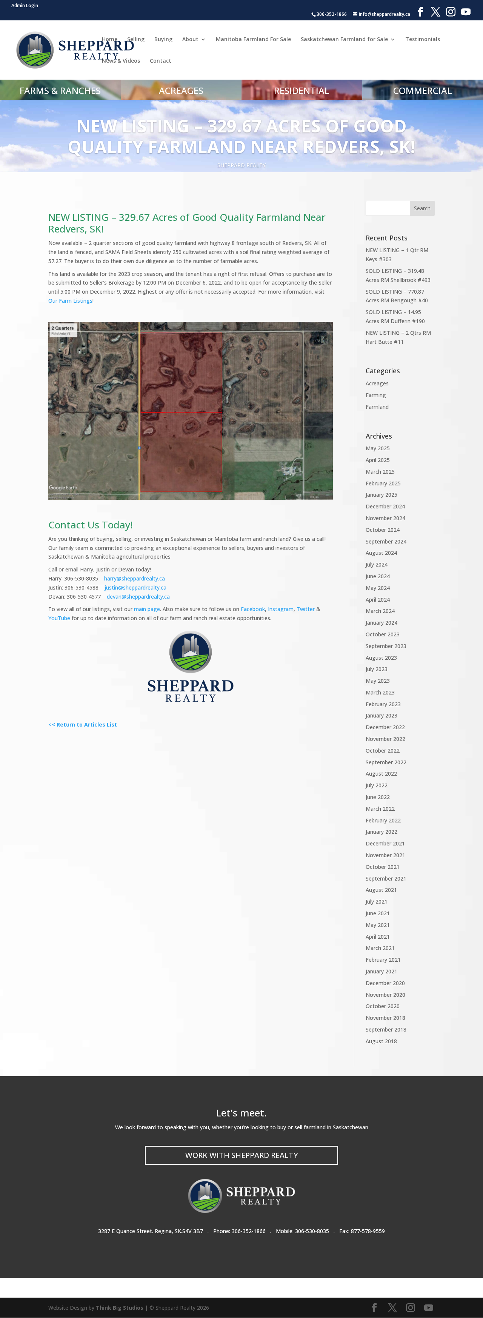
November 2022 (385, 738)
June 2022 (378, 797)
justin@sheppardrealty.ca (135, 587)
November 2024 (385, 518)
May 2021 (378, 924)
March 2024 (380, 610)
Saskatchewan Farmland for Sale (344, 40)
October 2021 (383, 866)
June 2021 (378, 913)
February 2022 (383, 820)
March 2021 (380, 948)
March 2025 (380, 471)
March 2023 (380, 692)
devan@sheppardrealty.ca (138, 596)
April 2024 (378, 599)
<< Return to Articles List (82, 724)
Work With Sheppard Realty (241, 1155)
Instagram (281, 609)
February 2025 (383, 483)
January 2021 (381, 971)
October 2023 (383, 634)
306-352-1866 (249, 1231)
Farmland (377, 406)
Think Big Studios (119, 1307)
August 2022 (381, 773)
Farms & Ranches (60, 90)
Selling (136, 40)
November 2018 (385, 1017)
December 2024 (385, 506)
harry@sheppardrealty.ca (134, 578)
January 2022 (381, 831)
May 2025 (378, 448)
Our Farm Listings (70, 300)
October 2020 (383, 1006)
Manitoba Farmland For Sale (253, 40)
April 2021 (378, 936)
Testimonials (422, 40)
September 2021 (386, 878)
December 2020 (385, 983)
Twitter (306, 609)
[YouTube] (466, 12)
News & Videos (121, 61)
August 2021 (381, 889)
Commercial (422, 90)
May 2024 (378, 587)
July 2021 (377, 901)
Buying (163, 40)
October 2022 (383, 750)
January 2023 (381, 715)
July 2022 (377, 785)
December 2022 (385, 727)
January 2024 (381, 622)
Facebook (253, 609)
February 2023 (383, 704)
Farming (376, 395)
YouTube (59, 618)
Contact (160, 61)
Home (109, 40)
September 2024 (386, 541)
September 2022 (386, 762)
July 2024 (377, 564)
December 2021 (385, 843)
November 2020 (385, 994)
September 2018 (386, 1029)
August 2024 (381, 552)
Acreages (181, 90)
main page (147, 609)
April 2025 (378, 459)
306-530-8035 (312, 1231)
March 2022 (380, 808)
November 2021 (385, 855)
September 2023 (386, 646)
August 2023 (381, 657)
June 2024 (378, 576)
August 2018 (381, 1041)
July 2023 (377, 669)
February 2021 (383, 959)
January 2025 (381, 494)
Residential (301, 90)
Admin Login (24, 5)
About (190, 40)
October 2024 (383, 529)
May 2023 (378, 680)
